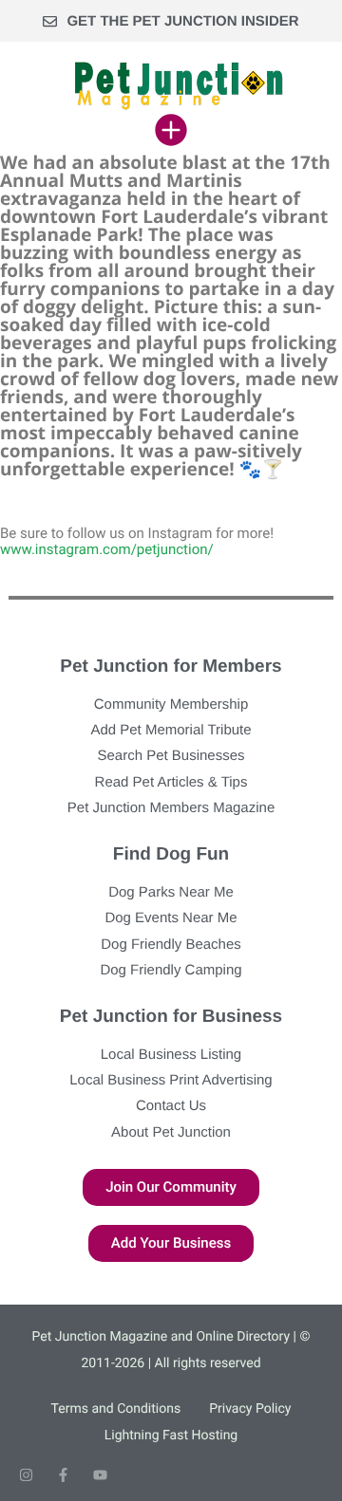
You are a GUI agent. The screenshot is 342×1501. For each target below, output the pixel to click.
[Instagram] (26, 1475)
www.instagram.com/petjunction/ (107, 549)
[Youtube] (100, 1475)
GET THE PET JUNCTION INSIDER (182, 21)
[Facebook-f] (63, 1475)
